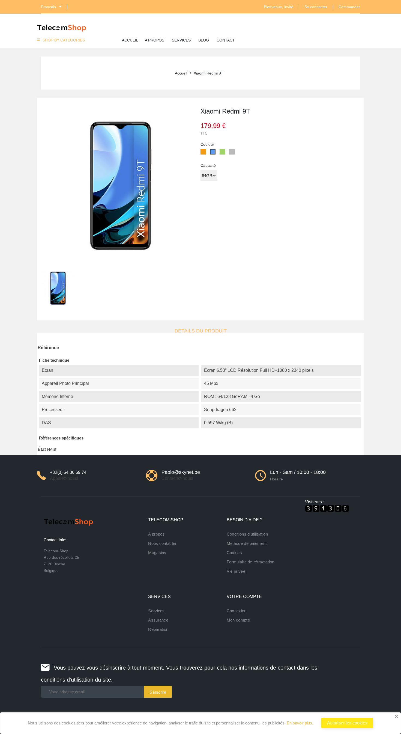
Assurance (158, 620)
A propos (156, 534)
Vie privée (236, 571)
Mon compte (238, 620)
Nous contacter (162, 543)
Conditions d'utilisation (247, 534)
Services (156, 610)
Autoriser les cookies (347, 723)
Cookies (234, 552)
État (42, 449)
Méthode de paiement (247, 543)
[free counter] (327, 508)
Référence (48, 347)
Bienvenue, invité (278, 7)
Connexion (237, 610)
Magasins (157, 552)
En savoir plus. (299, 723)
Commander (349, 7)
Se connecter (315, 7)
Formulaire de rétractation (250, 562)
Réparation (158, 629)
